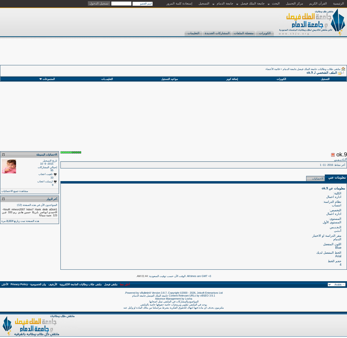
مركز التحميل (294, 3)
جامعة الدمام (225, 3)
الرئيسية (338, 3)
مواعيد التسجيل (169, 78)
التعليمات (193, 33)
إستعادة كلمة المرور (179, 3)
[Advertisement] (261, 54)
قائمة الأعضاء (273, 69)
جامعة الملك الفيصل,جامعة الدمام (150, 295)
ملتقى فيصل (111, 284)
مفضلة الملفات (244, 33)
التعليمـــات (107, 78)
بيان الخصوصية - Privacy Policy (28, 284)
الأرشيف (52, 284)
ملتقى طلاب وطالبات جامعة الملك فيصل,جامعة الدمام (311, 69)
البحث (276, 3)
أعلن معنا (125, 284)
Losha (188, 298)
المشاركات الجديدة (217, 33)
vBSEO (204, 295)
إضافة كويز (232, 78)
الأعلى (4, 284)
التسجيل (204, 3)
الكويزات (265, 33)
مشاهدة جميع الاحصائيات (14, 191)
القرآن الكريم (318, 3)
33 (52, 177)
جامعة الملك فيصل (253, 3)
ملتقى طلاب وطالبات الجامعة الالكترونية (80, 284)
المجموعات (49, 78)
